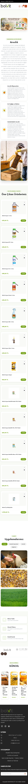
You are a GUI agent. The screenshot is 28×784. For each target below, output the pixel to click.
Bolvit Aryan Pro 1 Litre (8, 268)
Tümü (4, 544)
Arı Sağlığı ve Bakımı (13, 104)
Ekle (24, 220)
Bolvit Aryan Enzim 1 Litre (8, 295)
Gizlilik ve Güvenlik (12, 755)
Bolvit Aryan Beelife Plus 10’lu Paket (11, 427)
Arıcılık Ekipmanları (13, 86)
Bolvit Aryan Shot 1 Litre (8, 348)
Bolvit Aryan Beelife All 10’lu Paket (11, 481)
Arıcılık (23, 544)
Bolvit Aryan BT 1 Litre (7, 242)
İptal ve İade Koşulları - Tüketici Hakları (13, 758)
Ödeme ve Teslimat (12, 760)
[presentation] (2, 653)
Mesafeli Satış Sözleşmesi (13, 752)
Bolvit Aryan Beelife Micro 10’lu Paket (11, 454)
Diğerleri (14, 547)
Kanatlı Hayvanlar (14, 544)
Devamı (5, 697)
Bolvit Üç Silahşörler (7, 507)
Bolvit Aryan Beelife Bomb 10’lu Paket (11, 401)
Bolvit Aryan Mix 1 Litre (8, 321)
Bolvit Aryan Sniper (7, 374)
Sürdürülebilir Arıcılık (13, 122)
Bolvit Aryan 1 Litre (7, 215)
